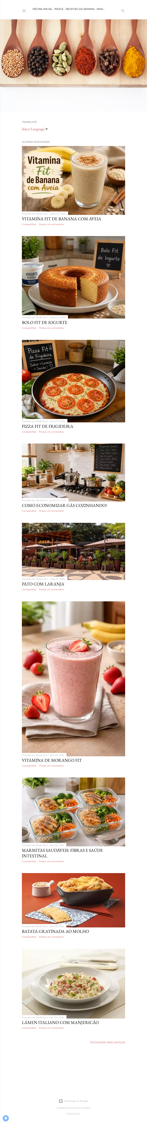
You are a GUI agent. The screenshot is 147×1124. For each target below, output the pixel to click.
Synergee (85, 1107)
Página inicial (42, 9)
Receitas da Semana (80, 9)
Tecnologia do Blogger (76, 1101)
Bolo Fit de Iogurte (44, 322)
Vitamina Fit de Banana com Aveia (61, 218)
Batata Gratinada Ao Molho (55, 931)
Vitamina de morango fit (52, 760)
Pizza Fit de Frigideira (47, 426)
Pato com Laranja (43, 584)
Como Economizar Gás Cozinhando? (64, 505)
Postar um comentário (51, 224)
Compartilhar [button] (29, 224)
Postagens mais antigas (107, 1042)
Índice (58, 9)
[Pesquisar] (123, 9)
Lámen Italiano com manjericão (60, 1022)
